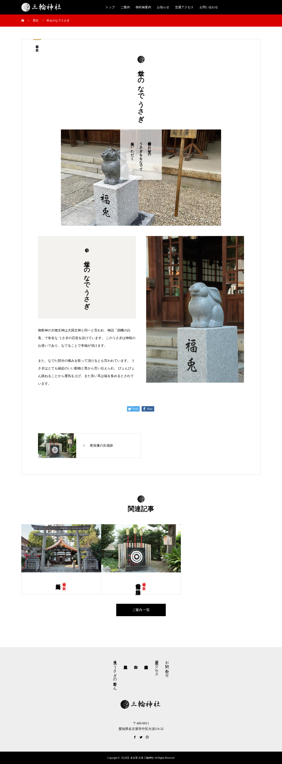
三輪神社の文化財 (37, 44)
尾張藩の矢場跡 (138, 583)
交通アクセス (184, 7)
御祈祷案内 (143, 7)
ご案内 (125, 7)
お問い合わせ (208, 7)
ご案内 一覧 (141, 610)
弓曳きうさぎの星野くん (115, 673)
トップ (110, 7)
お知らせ (163, 7)
